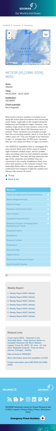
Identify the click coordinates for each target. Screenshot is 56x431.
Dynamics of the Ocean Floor (19, 209)
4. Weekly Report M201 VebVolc (21, 305)
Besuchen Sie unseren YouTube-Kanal (22, 399)
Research (17, 25)
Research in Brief (14, 240)
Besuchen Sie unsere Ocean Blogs (15, 399)
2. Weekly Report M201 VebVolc (21, 297)
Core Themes (13, 214)
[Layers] (46, 34)
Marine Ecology (13, 204)
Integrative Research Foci (18, 218)
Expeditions (12, 235)
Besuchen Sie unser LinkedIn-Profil (34, 399)
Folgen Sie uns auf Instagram (28, 399)
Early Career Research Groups (20, 259)
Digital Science (13, 255)
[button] (53, 427)
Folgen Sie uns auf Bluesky (46, 399)
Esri (38, 64)
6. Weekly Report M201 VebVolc (21, 312)
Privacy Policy (27, 409)
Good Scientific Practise (17, 264)
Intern (28, 412)
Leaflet (25, 64)
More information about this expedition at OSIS (27, 358)
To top (11, 175)
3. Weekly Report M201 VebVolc (21, 301)
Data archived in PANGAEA (19, 354)
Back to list (13, 179)
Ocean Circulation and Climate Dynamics (24, 195)
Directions (45, 409)
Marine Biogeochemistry (17, 199)
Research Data (13, 250)
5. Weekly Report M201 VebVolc (21, 308)
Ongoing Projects (14, 231)
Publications (12, 245)
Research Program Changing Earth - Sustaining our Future (22, 224)
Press (36, 409)
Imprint (16, 409)
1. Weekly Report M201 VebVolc (21, 293)
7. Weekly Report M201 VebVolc (21, 316)
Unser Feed (9, 399)
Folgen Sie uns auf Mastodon (40, 399)
